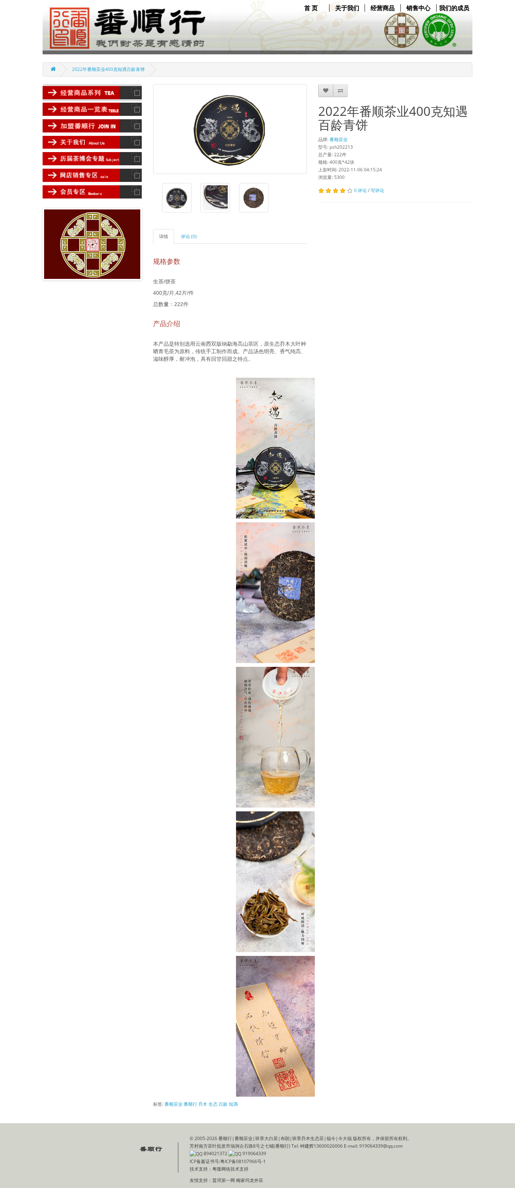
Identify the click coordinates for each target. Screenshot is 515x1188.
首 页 (311, 8)
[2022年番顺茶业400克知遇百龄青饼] (230, 129)
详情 (163, 236)
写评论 (377, 190)
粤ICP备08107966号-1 (243, 1161)
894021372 (214, 1153)
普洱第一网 (224, 1180)
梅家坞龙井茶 (249, 1180)
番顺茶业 (339, 139)
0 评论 (360, 190)
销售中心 (418, 8)
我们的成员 (454, 8)
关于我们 (347, 8)
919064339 (253, 1153)
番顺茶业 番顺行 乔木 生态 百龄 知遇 (201, 1104)
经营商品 (383, 8)
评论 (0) (189, 236)
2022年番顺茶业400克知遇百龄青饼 (108, 69)
